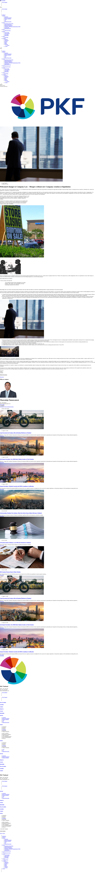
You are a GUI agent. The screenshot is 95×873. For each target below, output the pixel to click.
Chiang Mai (6, 40)
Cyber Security (7, 33)
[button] (47, 7)
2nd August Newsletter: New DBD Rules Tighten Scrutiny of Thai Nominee (17, 459)
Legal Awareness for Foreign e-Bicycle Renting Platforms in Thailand (15, 432)
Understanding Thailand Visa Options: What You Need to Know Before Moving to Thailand (21, 513)
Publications (6, 35)
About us (3, 14)
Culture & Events (7, 30)
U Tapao (5, 46)
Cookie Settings (2, 831)
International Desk (7, 28)
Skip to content (2, 0)
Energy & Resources (8, 24)
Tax (5, 20)
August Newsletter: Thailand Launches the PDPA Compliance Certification (17, 486)
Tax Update (6, 34)
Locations (4, 38)
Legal (5, 19)
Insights (3, 31)
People (3, 29)
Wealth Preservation (7, 21)
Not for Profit (6, 849)
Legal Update (6, 32)
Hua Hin (5, 41)
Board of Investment (7, 17)
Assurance (6, 16)
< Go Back (2, 405)
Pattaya (5, 42)
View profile (2, 404)
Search (1, 85)
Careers (3, 36)
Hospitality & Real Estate (8, 23)
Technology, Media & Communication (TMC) (12, 26)
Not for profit (6, 27)
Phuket (5, 43)
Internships (6, 37)
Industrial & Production (8, 25)
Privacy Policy (2, 833)
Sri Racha (6, 44)
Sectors (3, 22)
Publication (6, 856)
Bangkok (6, 39)
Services (3, 15)
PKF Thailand (4, 2)
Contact (8, 45)
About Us (2, 708)
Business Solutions (7, 18)
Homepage (4, 836)
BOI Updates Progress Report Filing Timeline (10, 572)
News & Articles (3, 702)
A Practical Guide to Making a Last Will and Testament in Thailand (15, 542)
